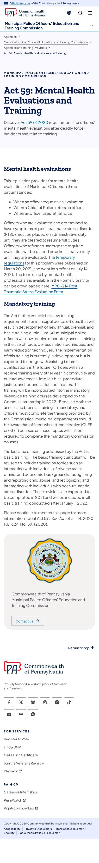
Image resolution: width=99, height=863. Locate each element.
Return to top (78, 648)
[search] (80, 13)
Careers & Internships (21, 792)
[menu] (90, 13)
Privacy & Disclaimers (38, 828)
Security (9, 832)
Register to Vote (16, 739)
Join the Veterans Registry (24, 763)
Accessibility (12, 828)
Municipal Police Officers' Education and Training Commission (42, 25)
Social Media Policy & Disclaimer (39, 832)
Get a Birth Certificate (21, 755)
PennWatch (13, 800)
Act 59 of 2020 (34, 122)
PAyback (11, 771)
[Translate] (69, 12)
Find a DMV (12, 747)
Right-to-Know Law (19, 808)
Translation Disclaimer (70, 828)
